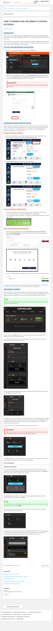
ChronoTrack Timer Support (9, 8)
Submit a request (45, 1)
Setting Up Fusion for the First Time (11, 574)
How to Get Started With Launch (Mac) (12, 583)
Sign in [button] (35, 3)
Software (18, 8)
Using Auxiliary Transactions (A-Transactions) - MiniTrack (16, 576)
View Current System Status (12, 606)
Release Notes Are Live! (9, 578)
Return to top (44, 565)
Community (36, 1)
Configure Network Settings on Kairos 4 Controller (14, 581)
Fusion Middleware (24, 8)
